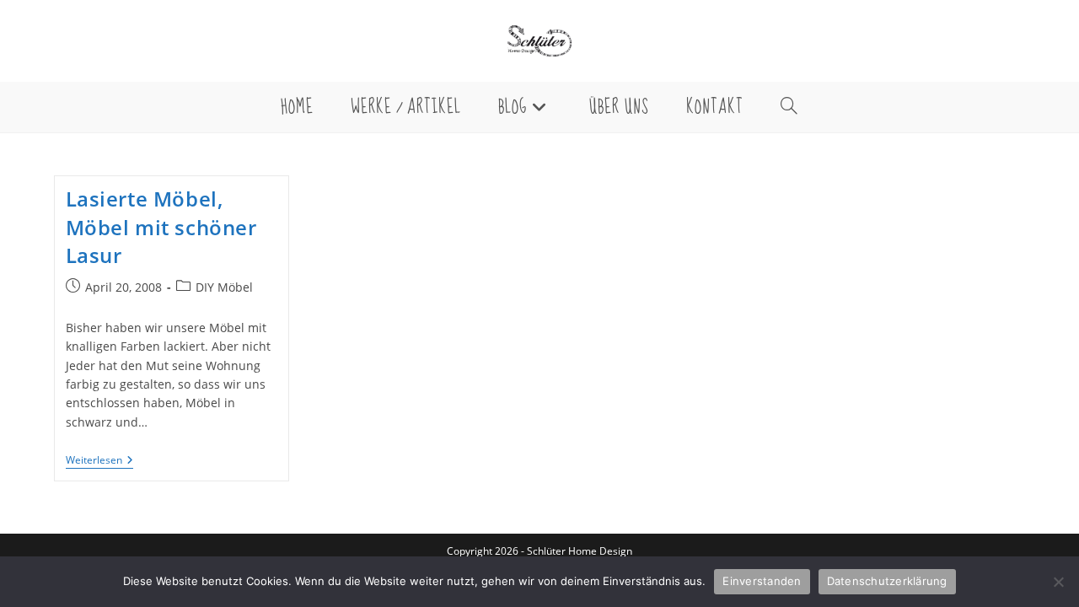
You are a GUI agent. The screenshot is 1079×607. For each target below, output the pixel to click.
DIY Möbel (224, 287)
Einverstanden (761, 581)
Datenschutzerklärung (887, 581)
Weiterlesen (99, 461)
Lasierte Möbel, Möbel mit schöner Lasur (161, 227)
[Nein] (1057, 581)
